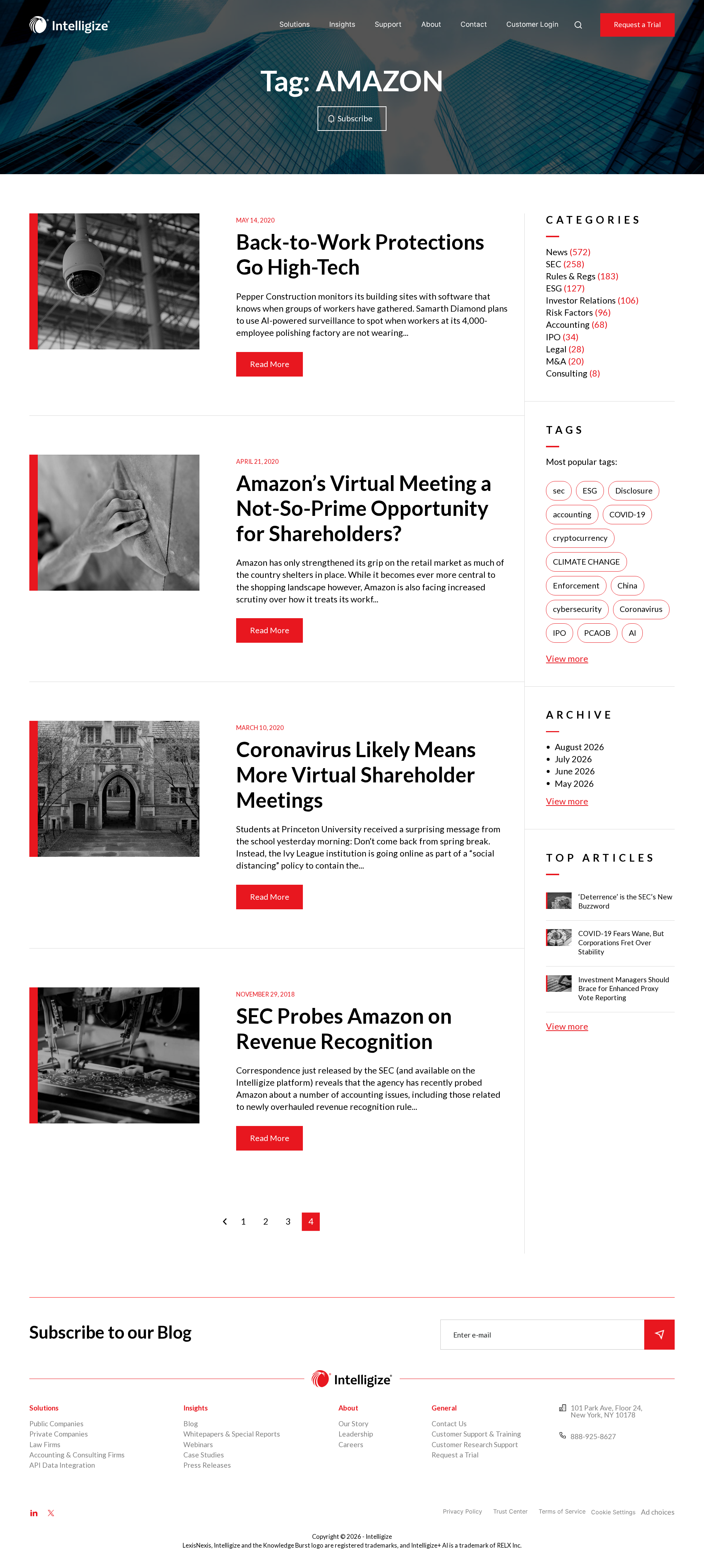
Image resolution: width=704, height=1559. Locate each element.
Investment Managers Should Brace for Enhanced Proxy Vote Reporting (623, 988)
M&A (556, 361)
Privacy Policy (462, 1511)
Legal (556, 349)
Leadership (355, 1434)
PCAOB (597, 633)
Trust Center (510, 1511)
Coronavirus (641, 609)
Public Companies (56, 1423)
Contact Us (449, 1423)
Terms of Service (562, 1511)
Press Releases (207, 1465)
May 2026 (574, 783)
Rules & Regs (570, 276)
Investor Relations (581, 300)
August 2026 (579, 747)
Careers (350, 1444)
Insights (342, 24)
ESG (554, 288)
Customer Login (532, 24)
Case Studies (203, 1454)
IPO (553, 337)
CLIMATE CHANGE (586, 561)
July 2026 (573, 759)
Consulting (566, 373)
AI (632, 633)
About (431, 24)
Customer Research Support (475, 1444)
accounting (572, 514)
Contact (474, 24)
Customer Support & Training (476, 1434)
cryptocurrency (580, 538)
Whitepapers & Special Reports (231, 1434)
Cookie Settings (613, 1512)
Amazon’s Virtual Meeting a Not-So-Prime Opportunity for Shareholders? (363, 508)
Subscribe (355, 118)
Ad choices (658, 1512)
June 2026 (575, 771)
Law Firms (44, 1444)
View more (567, 658)
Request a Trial (637, 24)
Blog (190, 1423)
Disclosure (634, 490)
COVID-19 (627, 514)
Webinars (198, 1444)
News (557, 252)
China (627, 585)
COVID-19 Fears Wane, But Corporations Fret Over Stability (621, 942)
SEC (553, 264)
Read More (269, 364)
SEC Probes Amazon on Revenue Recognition (344, 1028)
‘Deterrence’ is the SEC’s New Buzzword (625, 901)
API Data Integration (62, 1465)
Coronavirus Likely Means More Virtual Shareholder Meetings (356, 774)
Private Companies (58, 1434)
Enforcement (576, 585)
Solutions (294, 24)
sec (559, 490)
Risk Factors (569, 312)
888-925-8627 (593, 1436)
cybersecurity (577, 609)
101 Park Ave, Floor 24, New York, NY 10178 (606, 1411)
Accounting (568, 324)
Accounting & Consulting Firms (77, 1454)
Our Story (353, 1423)
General (444, 1408)
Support (388, 24)
